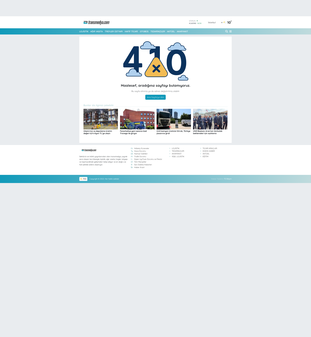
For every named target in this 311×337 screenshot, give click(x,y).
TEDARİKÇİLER (158, 31)
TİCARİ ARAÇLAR (210, 148)
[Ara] (226, 31)
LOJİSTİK (83, 31)
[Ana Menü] (230, 31)
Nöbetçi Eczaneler (141, 148)
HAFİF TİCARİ (131, 31)
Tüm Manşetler (140, 162)
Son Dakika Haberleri (143, 164)
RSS (84, 179)
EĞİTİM (205, 156)
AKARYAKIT (182, 31)
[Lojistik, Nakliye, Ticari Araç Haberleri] (95, 22)
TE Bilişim (228, 179)
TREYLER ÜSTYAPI (114, 31)
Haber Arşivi (139, 167)
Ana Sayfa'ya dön (155, 97)
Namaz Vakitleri (140, 154)
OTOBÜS (144, 31)
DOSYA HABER (209, 151)
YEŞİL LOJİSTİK (178, 156)
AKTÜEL (171, 31)
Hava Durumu (140, 151)
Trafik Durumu (140, 156)
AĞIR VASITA (96, 31)
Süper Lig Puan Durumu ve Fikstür (148, 159)
